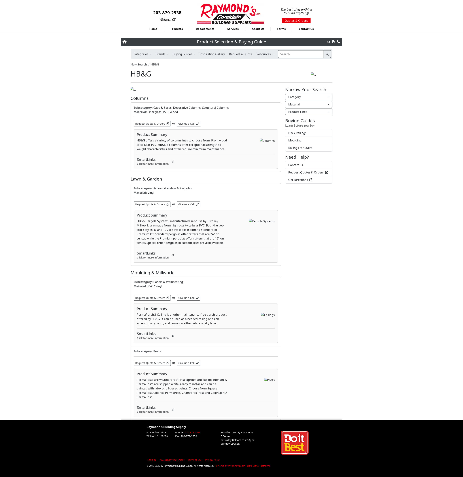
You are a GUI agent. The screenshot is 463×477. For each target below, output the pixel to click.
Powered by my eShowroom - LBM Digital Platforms (242, 465)
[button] (176, 29)
